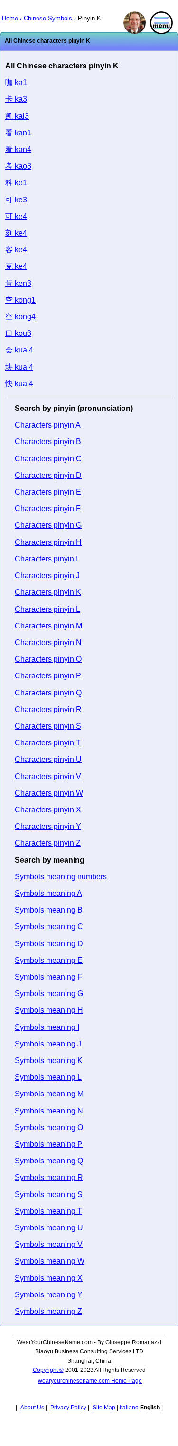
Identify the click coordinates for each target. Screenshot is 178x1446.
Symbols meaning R (49, 1177)
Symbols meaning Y (49, 1295)
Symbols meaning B (49, 910)
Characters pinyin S (48, 726)
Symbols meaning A (48, 893)
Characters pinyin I (46, 559)
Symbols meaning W (49, 1261)
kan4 (18, 149)
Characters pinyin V (48, 776)
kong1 (20, 300)
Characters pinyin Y (48, 826)
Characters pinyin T (48, 743)
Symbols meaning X (49, 1278)
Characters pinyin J (47, 575)
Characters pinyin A (48, 425)
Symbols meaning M (49, 1094)
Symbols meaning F (48, 977)
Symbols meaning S (49, 1194)
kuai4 (19, 350)
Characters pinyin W (49, 793)
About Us (32, 1407)
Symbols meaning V (49, 1244)
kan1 (18, 133)
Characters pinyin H (48, 542)
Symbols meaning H (49, 1010)
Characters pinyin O (48, 659)
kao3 (18, 166)
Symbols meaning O (49, 1127)
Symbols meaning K (49, 1060)
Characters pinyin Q (48, 693)
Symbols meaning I (47, 1027)
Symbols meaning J (48, 1044)
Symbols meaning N (49, 1111)
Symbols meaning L (48, 1077)
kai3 (17, 116)
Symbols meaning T (48, 1211)
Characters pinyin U (48, 759)
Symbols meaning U (49, 1228)
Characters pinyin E (48, 492)
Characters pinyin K (48, 592)
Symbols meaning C (49, 927)
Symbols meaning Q (49, 1161)
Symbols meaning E (49, 960)
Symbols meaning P (49, 1144)
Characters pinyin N (48, 642)
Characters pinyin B (48, 442)
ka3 (16, 99)
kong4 (20, 317)
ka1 (16, 82)
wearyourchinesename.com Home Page (90, 1381)
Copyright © (48, 1370)
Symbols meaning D (49, 944)
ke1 (16, 183)
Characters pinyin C (48, 459)
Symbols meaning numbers (61, 877)
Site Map (104, 1407)
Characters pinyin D (48, 475)
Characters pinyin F (48, 508)
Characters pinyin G (48, 525)
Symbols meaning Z (48, 1311)
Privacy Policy (68, 1407)
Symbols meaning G (49, 993)
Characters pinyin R (48, 709)
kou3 (18, 333)
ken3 (18, 283)
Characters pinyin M (48, 626)
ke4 (16, 216)
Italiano (129, 1407)
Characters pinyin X (48, 810)
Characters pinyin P (48, 676)
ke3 (16, 200)
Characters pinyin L (47, 609)
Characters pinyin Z (48, 843)
